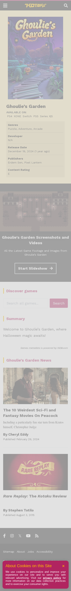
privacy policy (52, 577)
